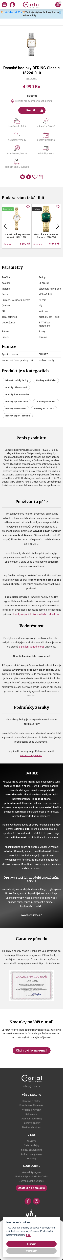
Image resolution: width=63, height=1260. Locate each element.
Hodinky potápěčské (46, 380)
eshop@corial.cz (31, 1086)
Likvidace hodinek (31, 1127)
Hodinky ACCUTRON (44, 409)
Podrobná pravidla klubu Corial (31, 1176)
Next (57, 226)
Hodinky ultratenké (46, 401)
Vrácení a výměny (31, 1109)
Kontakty (31, 1158)
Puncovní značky (31, 1123)
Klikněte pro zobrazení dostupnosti (33, 101)
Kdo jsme (31, 1141)
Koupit (30, 110)
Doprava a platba (31, 1101)
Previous (5, 226)
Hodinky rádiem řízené (16, 387)
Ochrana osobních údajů (31, 1181)
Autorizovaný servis (31, 1154)
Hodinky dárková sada (15, 409)
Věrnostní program (31, 1172)
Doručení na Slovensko (31, 1105)
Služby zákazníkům (31, 1149)
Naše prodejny (31, 1145)
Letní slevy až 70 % (13, 12)
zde (28, 1235)
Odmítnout (31, 1250)
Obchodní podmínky (31, 1118)
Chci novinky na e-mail (31, 1050)
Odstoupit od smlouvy (31, 1188)
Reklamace (31, 1114)
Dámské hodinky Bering (16, 380)
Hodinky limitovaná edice (17, 394)
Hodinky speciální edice (16, 401)
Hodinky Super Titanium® (17, 416)
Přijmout (31, 1243)
